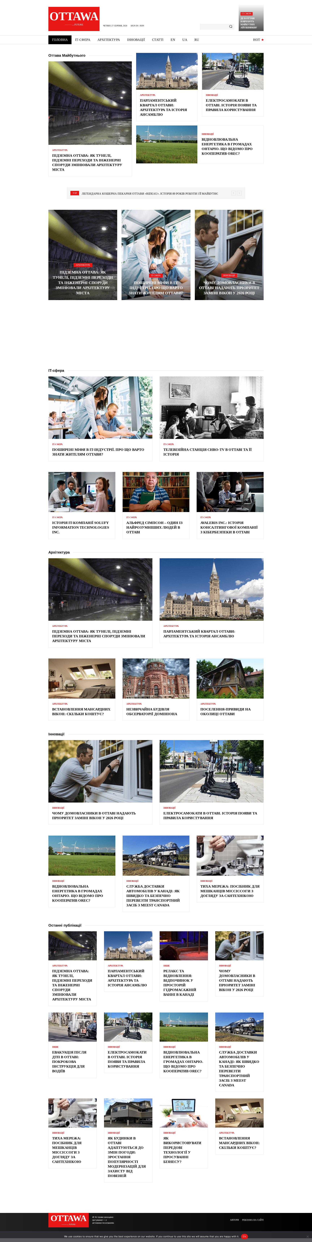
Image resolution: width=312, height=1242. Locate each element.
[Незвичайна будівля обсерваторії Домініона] (156, 678)
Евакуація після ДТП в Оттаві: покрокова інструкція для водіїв (69, 1061)
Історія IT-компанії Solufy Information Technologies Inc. (80, 527)
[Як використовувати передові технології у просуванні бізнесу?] (184, 1113)
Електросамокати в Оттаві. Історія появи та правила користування (231, 105)
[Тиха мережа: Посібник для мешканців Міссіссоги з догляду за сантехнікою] (230, 856)
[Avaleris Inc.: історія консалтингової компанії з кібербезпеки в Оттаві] (230, 492)
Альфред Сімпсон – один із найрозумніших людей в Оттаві (154, 527)
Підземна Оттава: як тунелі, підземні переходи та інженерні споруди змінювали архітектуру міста (83, 282)
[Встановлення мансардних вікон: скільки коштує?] (81, 678)
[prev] (233, 193)
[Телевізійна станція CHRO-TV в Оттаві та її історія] (212, 407)
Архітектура (60, 150)
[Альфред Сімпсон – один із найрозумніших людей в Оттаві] (156, 492)
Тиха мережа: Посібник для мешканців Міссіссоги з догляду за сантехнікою (229, 891)
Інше (166, 966)
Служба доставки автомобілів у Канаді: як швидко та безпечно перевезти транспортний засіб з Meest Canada (153, 895)
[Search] (230, 27)
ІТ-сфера (247, 13)
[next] (239, 193)
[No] (307, 1236)
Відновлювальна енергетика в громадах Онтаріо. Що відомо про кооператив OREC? (183, 1061)
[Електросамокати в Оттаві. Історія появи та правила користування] (233, 71)
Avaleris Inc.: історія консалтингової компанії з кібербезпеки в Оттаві (229, 527)
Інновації (212, 95)
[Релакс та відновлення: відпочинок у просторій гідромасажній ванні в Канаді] (184, 945)
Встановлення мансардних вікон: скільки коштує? (239, 1143)
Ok (244, 1236)
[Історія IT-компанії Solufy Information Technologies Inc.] (81, 492)
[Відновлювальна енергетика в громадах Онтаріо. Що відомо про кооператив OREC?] (166, 144)
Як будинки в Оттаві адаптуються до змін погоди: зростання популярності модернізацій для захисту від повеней (127, 1157)
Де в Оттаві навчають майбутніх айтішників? (248, 23)
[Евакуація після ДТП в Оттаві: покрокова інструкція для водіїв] (72, 1027)
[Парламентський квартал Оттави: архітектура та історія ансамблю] (167, 71)
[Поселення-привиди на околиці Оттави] (230, 678)
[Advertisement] (156, 334)
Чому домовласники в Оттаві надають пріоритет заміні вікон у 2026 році (229, 287)
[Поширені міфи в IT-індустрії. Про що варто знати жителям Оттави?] (156, 255)
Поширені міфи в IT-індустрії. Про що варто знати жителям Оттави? (156, 287)
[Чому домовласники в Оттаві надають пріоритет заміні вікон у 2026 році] (229, 255)
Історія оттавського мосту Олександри (114, 193)
